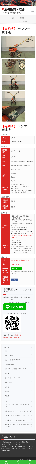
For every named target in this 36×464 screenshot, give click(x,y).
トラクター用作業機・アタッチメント (16, 369)
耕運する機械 (9, 355)
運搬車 (7, 373)
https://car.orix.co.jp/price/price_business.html (22, 235)
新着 (6, 351)
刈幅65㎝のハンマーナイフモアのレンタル (18, 416)
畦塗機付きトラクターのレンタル (15, 420)
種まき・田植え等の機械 (12, 360)
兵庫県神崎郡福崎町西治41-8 (20, 260)
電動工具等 (8, 382)
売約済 (7, 396)
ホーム (10, 21)
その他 (7, 387)
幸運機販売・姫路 (13, 9)
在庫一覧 (6, 348)
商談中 (7, 391)
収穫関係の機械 (9, 364)
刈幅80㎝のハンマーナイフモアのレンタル (18, 411)
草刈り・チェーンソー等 (12, 378)
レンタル (6, 402)
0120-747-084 (15, 264)
